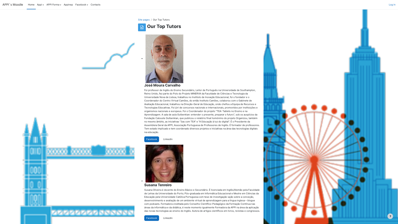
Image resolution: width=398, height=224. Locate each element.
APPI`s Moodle (12, 4)
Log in (392, 4)
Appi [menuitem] (39, 4)
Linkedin (168, 139)
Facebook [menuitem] (80, 4)
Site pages (144, 19)
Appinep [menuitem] (68, 4)
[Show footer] (390, 216)
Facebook (151, 139)
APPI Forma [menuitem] (52, 4)
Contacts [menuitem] (95, 4)
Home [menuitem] (31, 4)
